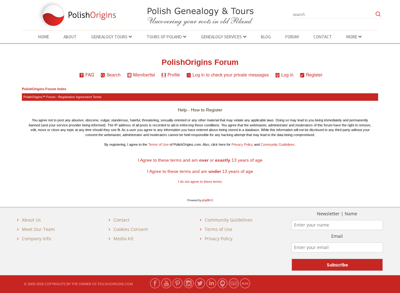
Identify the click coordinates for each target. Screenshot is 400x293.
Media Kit (123, 239)
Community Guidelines (278, 144)
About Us (31, 220)
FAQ (89, 74)
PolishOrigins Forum (200, 62)
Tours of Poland (165, 37)
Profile (174, 74)
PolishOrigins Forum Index (44, 89)
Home (43, 37)
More (352, 37)
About (70, 37)
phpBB (206, 200)
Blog (266, 37)
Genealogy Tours (109, 37)
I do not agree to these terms (200, 181)
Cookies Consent (130, 229)
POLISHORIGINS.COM (115, 283)
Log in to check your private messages (230, 74)
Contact (322, 37)
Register (314, 74)
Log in (287, 74)
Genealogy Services (222, 37)
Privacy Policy (242, 144)
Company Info (36, 239)
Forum (292, 37)
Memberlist (144, 74)
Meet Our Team (38, 229)
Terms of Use (158, 144)
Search (114, 74)
